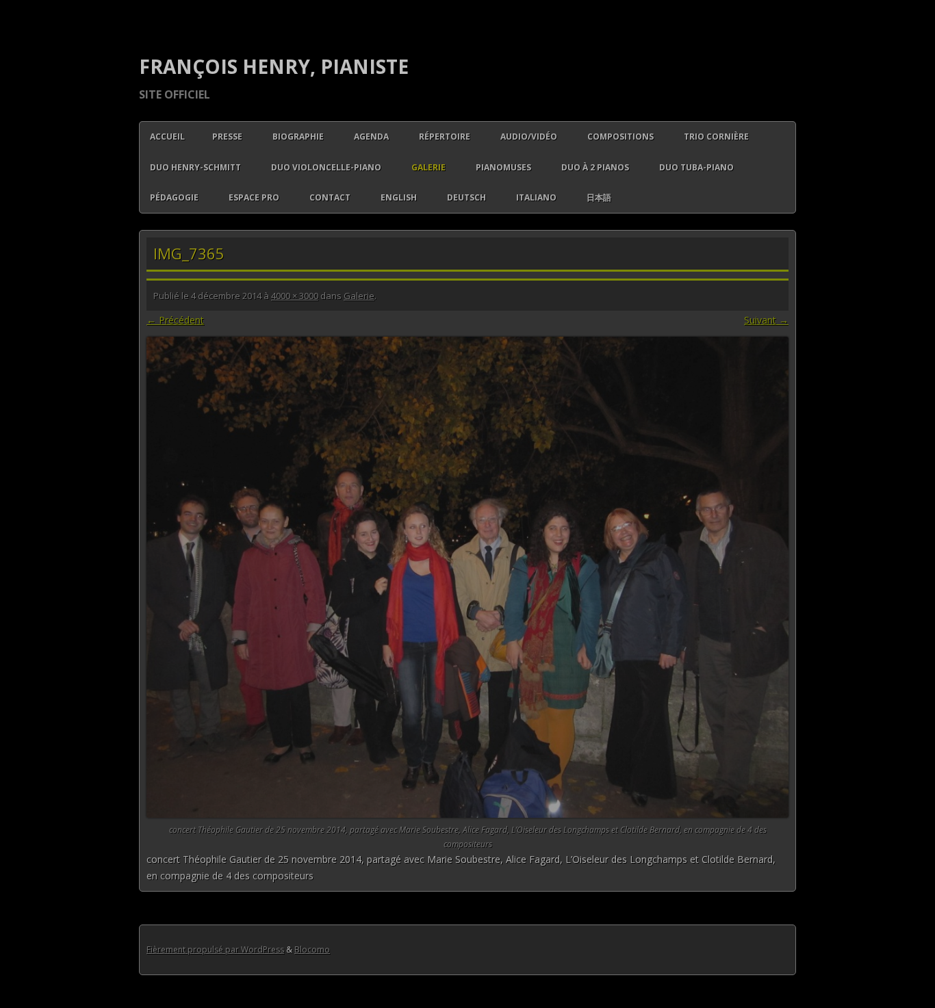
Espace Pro (254, 197)
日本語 (599, 197)
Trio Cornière (716, 136)
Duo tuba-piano (696, 167)
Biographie (298, 136)
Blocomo (312, 949)
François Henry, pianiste (274, 66)
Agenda (371, 136)
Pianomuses (503, 167)
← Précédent (175, 319)
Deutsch (466, 197)
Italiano (536, 197)
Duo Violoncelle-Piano (326, 167)
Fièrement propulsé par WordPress (215, 949)
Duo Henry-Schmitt (195, 167)
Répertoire (444, 136)
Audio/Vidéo (528, 136)
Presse (227, 136)
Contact (329, 197)
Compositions (620, 136)
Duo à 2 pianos (595, 167)
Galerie (428, 167)
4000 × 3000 (294, 295)
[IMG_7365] (467, 577)
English (399, 197)
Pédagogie (174, 197)
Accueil (167, 136)
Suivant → (766, 319)
